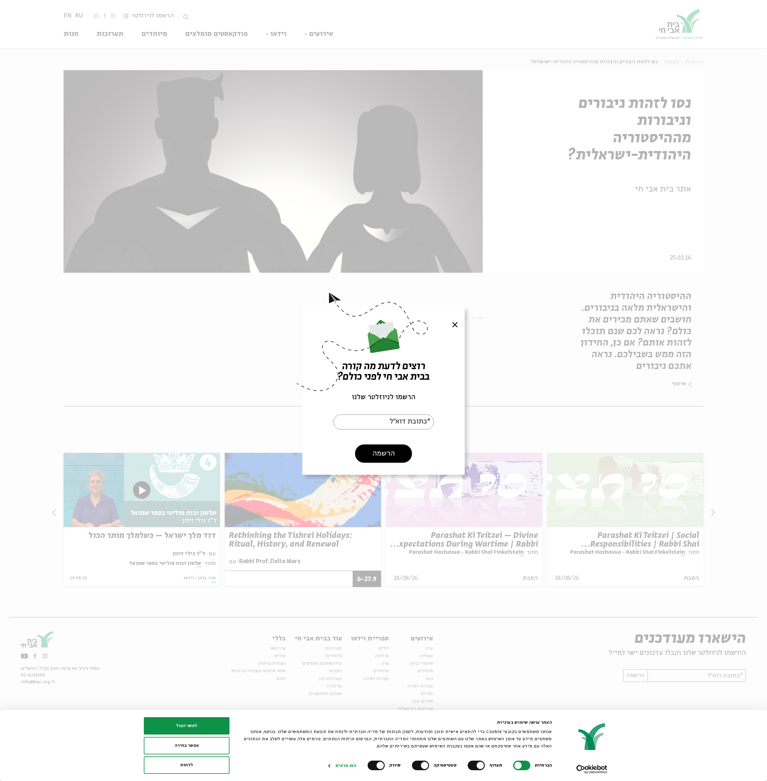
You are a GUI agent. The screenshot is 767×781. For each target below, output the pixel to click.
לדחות (186, 765)
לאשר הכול (186, 726)
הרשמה (383, 453)
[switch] (477, 765)
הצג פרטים (346, 766)
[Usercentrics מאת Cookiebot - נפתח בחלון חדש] (592, 769)
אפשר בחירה (187, 746)
